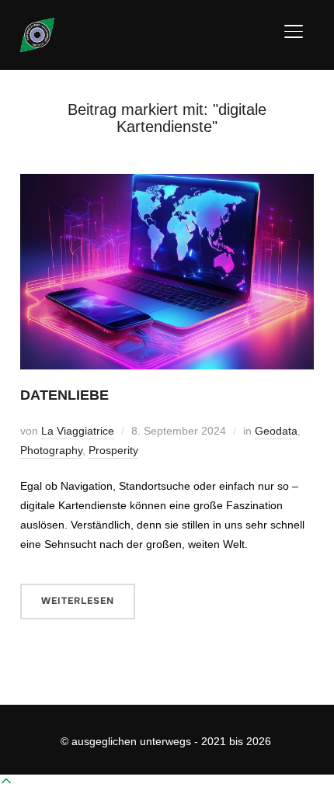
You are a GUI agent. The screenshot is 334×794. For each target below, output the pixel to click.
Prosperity (113, 450)
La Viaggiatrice (77, 431)
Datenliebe (64, 395)
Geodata (276, 431)
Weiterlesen (77, 601)
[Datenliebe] (167, 183)
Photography (51, 450)
